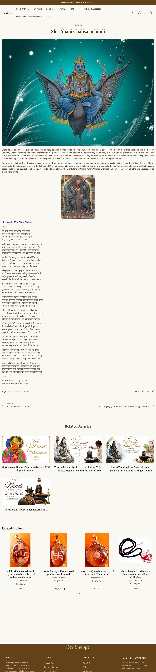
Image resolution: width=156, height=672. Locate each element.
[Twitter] (152, 391)
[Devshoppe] (7, 13)
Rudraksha (50, 9)
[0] (150, 13)
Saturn (20, 391)
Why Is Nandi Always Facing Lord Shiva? (26, 509)
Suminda (38, 9)
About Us (87, 663)
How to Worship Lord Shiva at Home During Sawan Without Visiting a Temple (130, 468)
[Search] (133, 12)
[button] (77, 593)
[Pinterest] (147, 391)
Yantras (62, 9)
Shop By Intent (22, 9)
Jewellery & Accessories (92, 9)
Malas (74, 9)
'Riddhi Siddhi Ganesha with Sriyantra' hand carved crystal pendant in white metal (20, 574)
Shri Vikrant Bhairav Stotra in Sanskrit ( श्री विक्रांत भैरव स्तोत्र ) (26, 468)
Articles (78, 26)
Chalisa (12, 391)
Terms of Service (51, 667)
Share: (136, 391)
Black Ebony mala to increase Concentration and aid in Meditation (135, 574)
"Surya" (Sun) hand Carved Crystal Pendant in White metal (97, 573)
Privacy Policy (50, 663)
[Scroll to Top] (151, 658)
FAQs (85, 667)
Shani (26, 391)
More (47, 16)
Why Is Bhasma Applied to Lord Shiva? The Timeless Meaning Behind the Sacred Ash (78, 468)
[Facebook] (142, 391)
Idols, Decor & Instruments (28, 16)
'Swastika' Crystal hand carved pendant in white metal (58, 573)
